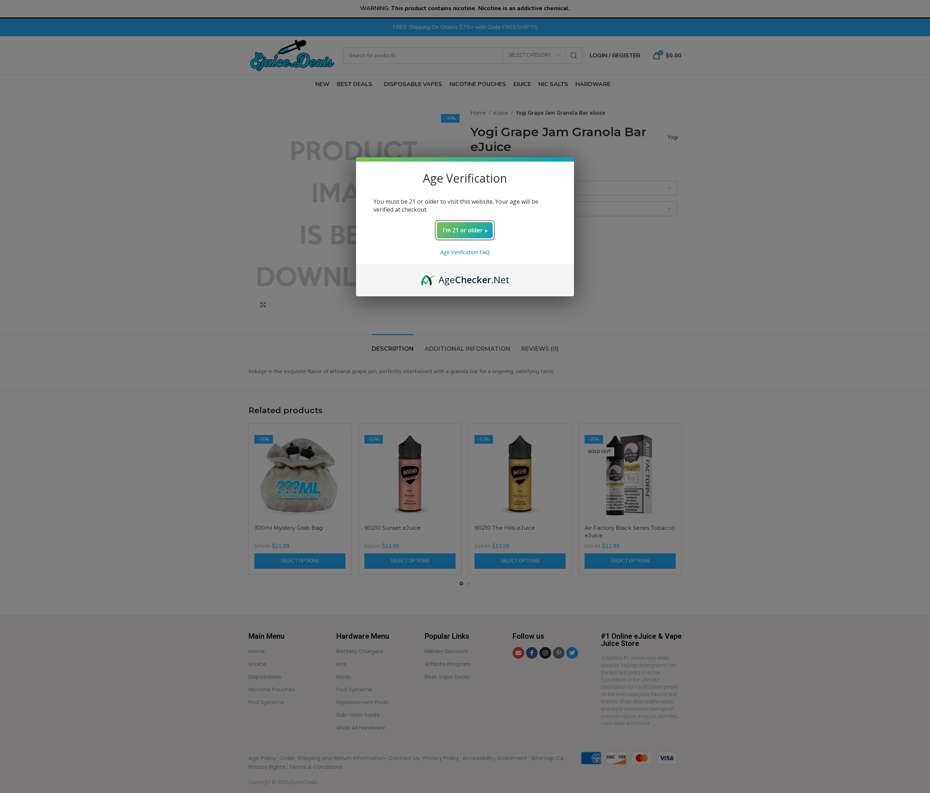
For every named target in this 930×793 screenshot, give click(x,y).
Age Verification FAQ (465, 252)
